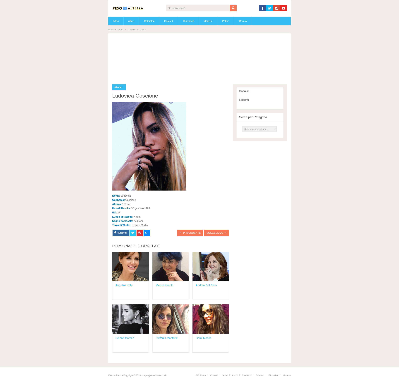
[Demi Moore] (210, 319)
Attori (116, 21)
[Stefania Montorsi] (170, 319)
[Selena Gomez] (130, 319)
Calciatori (149, 21)
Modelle (208, 21)
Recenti (244, 99)
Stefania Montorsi (167, 338)
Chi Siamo (201, 375)
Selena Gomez (124, 338)
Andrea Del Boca (206, 285)
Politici (226, 21)
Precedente (192, 233)
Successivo (215, 233)
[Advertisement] (199, 60)
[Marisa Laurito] (170, 266)
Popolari (244, 91)
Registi (243, 21)
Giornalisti (188, 21)
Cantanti (168, 21)
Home (111, 29)
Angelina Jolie (124, 285)
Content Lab (160, 375)
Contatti (214, 375)
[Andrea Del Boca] (210, 266)
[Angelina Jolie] (130, 266)
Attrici (131, 21)
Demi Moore (203, 338)
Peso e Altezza (115, 375)
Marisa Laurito (164, 285)
